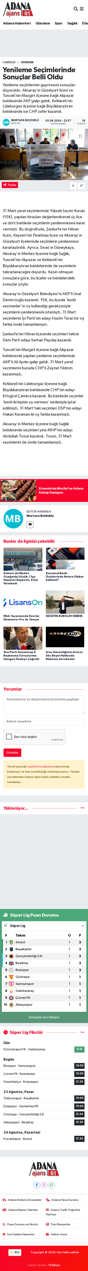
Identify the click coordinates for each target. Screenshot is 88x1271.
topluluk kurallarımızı (40, 766)
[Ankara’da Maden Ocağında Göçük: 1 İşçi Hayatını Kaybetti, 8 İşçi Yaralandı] (22, 559)
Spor (58, 23)
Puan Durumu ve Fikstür (22, 1224)
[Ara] (76, 9)
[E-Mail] (30, 524)
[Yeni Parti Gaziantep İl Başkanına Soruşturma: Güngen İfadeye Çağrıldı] (22, 638)
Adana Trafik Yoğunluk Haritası (63, 1212)
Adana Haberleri (17, 23)
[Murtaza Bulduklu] (13, 518)
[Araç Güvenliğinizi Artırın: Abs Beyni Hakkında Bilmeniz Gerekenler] (65, 638)
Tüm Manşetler (61, 1224)
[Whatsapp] (51, 1185)
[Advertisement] (44, 862)
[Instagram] (44, 1185)
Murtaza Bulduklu (40, 515)
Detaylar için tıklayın (44, 1017)
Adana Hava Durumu (64, 1199)
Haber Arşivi (59, 1234)
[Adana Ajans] (18, 9)
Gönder (12, 752)
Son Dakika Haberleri (21, 1234)
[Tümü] (83, 808)
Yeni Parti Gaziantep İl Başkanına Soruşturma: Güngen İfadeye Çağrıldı (21, 656)
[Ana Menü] (82, 9)
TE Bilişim (54, 1265)
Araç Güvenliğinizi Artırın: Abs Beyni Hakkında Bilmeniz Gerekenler (64, 656)
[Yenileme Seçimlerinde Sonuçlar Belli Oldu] (44, 154)
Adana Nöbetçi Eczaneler (25, 1199)
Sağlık (72, 23)
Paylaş (12, 184)
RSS (16, 1252)
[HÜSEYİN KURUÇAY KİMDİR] (65, 602)
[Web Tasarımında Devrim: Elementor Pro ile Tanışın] (22, 602)
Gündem (43, 23)
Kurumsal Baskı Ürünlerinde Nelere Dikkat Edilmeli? (65, 577)
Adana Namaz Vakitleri (23, 1209)
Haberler (9, 62)
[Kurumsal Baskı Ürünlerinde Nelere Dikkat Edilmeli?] (65, 559)
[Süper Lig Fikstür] (83, 1032)
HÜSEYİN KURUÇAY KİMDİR (64, 616)
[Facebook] (36, 1185)
